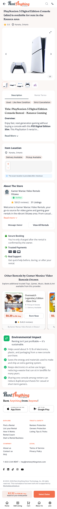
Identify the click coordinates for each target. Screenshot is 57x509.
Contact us (8, 451)
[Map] (28, 166)
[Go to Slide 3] (20, 85)
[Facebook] (4, 469)
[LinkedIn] (8, 469)
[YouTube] (22, 469)
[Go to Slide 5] (35, 85)
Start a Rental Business (13, 438)
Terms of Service (37, 448)
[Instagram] (17, 469)
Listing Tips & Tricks (38, 431)
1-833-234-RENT (10, 462)
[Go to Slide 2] (13, 85)
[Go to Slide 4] (27, 85)
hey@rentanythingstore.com (33, 462)
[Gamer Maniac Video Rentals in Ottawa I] (7, 192)
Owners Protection (38, 428)
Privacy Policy (36, 451)
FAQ (5, 454)
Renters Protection (38, 425)
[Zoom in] (8, 164)
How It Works (9, 431)
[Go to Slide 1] (5, 85)
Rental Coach (9, 435)
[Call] (52, 3)
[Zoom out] (8, 168)
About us (7, 448)
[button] (28, 54)
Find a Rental (8, 425)
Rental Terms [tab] (40, 95)
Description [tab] (16, 95)
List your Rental (10, 428)
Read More (10, 135)
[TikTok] (12, 469)
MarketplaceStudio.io (11, 486)
